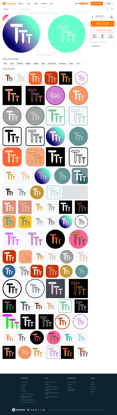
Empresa (23, 389)
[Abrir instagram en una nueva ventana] (30, 409)
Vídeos (36, 3)
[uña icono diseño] (15, 78)
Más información (96, 46)
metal (43, 63)
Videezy (23, 387)
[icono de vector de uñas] (73, 78)
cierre (12, 63)
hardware (20, 63)
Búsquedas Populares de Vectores (52, 389)
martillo (28, 63)
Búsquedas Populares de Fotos (52, 393)
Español (93, 384)
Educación (23, 391)
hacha (71, 63)
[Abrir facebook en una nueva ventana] (28, 409)
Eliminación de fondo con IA (28, 400)
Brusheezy (24, 382)
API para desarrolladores (27, 394)
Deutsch (93, 389)
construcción (52, 63)
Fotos (28, 3)
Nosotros (69, 387)
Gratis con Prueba (102, 23)
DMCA (46, 384)
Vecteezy (23, 384)
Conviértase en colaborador (71, 389)
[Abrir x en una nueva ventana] (41, 409)
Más (51, 3)
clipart (78, 63)
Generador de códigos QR (28, 402)
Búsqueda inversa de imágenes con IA (26, 396)
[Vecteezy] (9, 3)
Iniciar (109, 3)
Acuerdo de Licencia (50, 382)
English (93, 382)
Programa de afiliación (51, 387)
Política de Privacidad (87, 409)
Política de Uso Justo (99, 409)
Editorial (44, 3)
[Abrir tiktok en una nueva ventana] (38, 409)
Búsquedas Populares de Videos (52, 397)
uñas (5, 63)
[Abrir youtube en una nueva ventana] (43, 409)
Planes (76, 3)
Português (93, 387)
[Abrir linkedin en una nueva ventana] (33, 409)
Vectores (20, 3)
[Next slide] (85, 63)
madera (36, 63)
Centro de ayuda (71, 382)
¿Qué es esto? (106, 42)
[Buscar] (108, 9)
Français (93, 391)
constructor (62, 63)
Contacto (69, 384)
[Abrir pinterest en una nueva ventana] (36, 409)
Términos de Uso (77, 409)
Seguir (111, 17)
